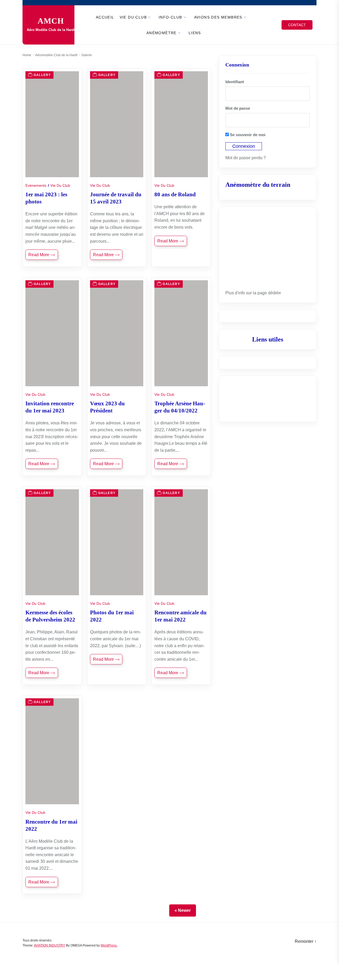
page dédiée (269, 293)
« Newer (183, 910)
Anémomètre (161, 33)
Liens (195, 33)
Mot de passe (237, 108)
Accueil (105, 17)
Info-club (170, 17)
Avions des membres (218, 17)
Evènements (35, 185)
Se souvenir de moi (247, 134)
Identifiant (234, 81)
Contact (297, 25)
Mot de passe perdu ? (245, 158)
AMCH (51, 20)
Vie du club (133, 17)
